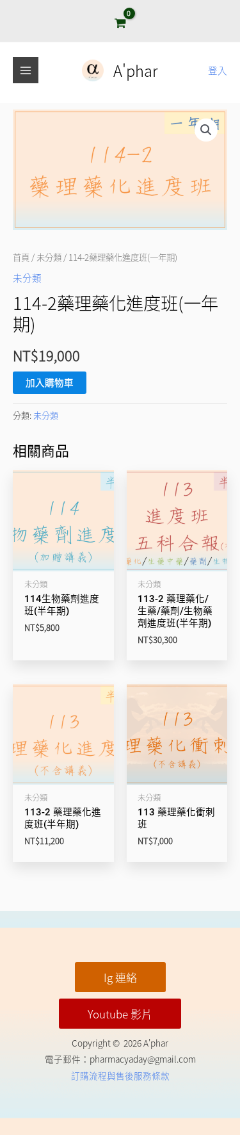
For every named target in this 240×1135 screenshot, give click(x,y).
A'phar (135, 70)
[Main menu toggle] (25, 70)
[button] (206, 130)
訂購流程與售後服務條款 (120, 1075)
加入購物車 (50, 382)
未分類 (48, 256)
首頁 (21, 256)
